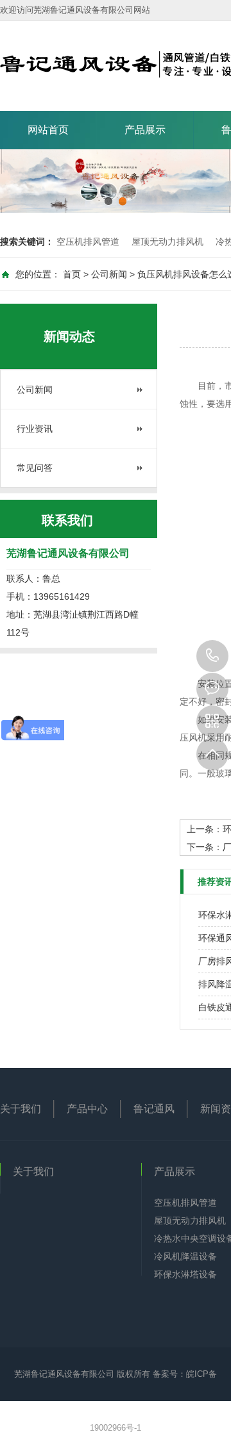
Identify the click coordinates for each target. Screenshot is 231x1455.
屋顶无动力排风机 (167, 241)
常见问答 (35, 468)
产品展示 (145, 129)
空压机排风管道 (87, 241)
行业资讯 (35, 428)
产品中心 (87, 1108)
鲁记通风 (154, 1108)
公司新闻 (109, 274)
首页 (72, 274)
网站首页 (48, 129)
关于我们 (20, 1108)
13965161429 (212, 656)
